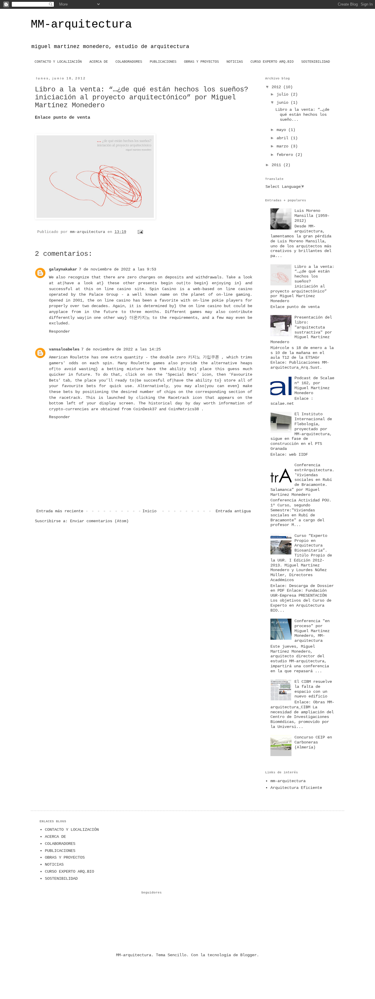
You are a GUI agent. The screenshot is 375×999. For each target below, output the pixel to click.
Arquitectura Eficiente (296, 787)
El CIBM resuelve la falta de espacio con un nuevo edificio (313, 689)
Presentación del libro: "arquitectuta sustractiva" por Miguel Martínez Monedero (301, 329)
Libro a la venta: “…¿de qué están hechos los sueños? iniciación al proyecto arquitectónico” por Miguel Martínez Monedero (302, 284)
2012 (277, 87)
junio (284, 102)
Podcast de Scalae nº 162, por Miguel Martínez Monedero (314, 385)
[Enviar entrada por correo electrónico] (140, 232)
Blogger (248, 955)
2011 (277, 165)
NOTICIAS (234, 62)
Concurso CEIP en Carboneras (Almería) (313, 742)
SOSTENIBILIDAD (315, 62)
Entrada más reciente (59, 511)
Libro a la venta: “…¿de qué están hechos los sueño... (302, 114)
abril (284, 138)
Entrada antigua (233, 511)
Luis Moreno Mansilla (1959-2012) (312, 215)
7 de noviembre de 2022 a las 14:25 (121, 349)
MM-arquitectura (81, 24)
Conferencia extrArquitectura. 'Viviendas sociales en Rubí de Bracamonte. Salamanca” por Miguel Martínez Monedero (302, 480)
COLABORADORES (128, 62)
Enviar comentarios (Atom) (99, 521)
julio (284, 94)
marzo (284, 146)
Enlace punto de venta (62, 117)
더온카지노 (139, 317)
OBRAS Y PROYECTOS (201, 62)
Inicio (149, 511)
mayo (282, 129)
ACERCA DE (98, 62)
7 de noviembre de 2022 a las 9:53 (117, 269)
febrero (286, 154)
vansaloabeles (64, 349)
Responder (59, 331)
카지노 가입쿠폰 (203, 357)
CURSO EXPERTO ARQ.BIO (272, 62)
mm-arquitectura (288, 781)
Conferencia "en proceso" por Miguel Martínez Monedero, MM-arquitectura (312, 631)
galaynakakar (63, 269)
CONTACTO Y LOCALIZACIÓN (58, 62)
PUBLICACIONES (163, 62)
